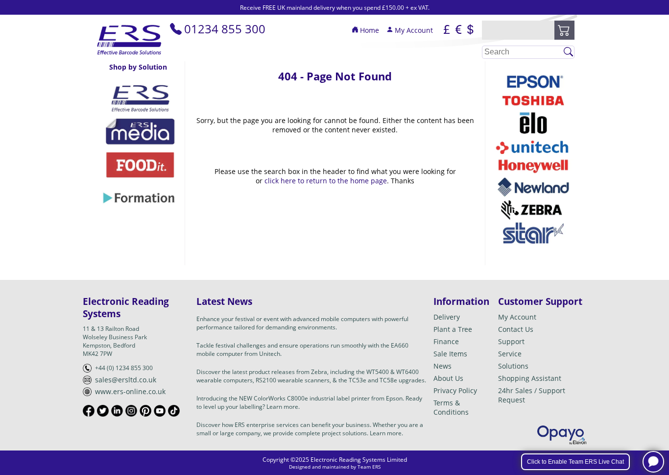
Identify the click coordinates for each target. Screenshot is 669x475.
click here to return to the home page (325, 180)
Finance (446, 341)
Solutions (513, 366)
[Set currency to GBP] (447, 30)
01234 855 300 (224, 29)
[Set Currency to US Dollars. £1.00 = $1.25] (470, 30)
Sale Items (450, 353)
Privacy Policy (455, 390)
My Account (414, 30)
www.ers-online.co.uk (130, 391)
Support (511, 341)
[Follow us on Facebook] (89, 411)
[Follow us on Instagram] (131, 411)
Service (510, 353)
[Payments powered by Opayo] (561, 435)
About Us (448, 378)
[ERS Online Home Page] (130, 56)
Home (369, 30)
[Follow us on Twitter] (103, 411)
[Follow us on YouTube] (160, 411)
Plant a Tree (452, 329)
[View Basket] (564, 30)
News (442, 366)
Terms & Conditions (451, 407)
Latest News (224, 301)
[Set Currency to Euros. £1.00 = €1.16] (458, 30)
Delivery (446, 317)
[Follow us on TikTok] (174, 411)
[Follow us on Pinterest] (145, 411)
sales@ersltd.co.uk (125, 379)
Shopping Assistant (529, 378)
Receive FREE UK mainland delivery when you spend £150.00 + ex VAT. (335, 7)
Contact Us (515, 329)
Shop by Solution (138, 67)
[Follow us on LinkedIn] (117, 411)
